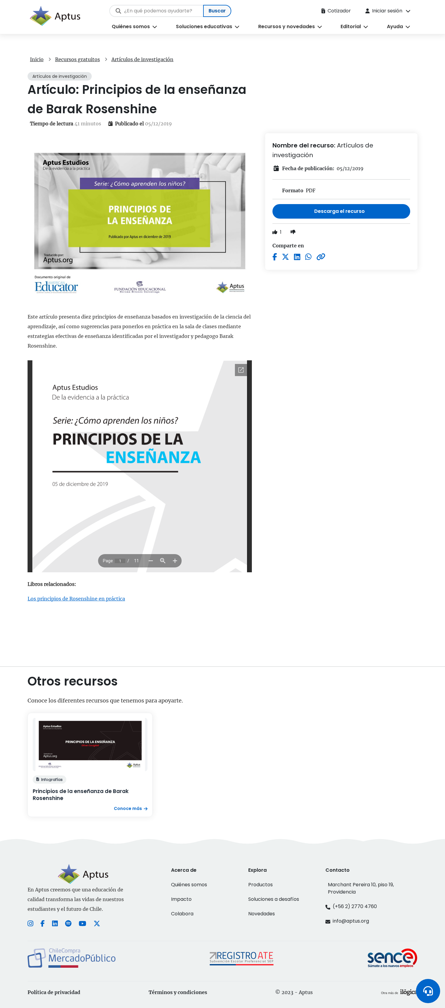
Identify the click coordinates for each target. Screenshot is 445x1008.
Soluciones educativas (204, 26)
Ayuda (395, 26)
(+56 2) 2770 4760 (355, 906)
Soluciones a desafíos (273, 899)
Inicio (37, 59)
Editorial (351, 26)
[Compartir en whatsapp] (308, 257)
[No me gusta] (293, 232)
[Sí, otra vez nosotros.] (399, 992)
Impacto (181, 899)
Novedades (261, 913)
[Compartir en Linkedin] (297, 257)
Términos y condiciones (178, 992)
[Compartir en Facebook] (274, 257)
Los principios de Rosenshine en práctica (76, 599)
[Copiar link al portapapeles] (320, 257)
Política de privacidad (54, 992)
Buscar (217, 10)
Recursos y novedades (286, 26)
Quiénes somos (131, 26)
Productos (260, 884)
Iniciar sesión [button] (387, 10)
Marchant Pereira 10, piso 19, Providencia (361, 888)
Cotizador (339, 10)
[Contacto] (428, 991)
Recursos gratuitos (77, 59)
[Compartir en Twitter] (285, 257)
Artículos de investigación (142, 59)
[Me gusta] (275, 232)
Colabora (182, 913)
